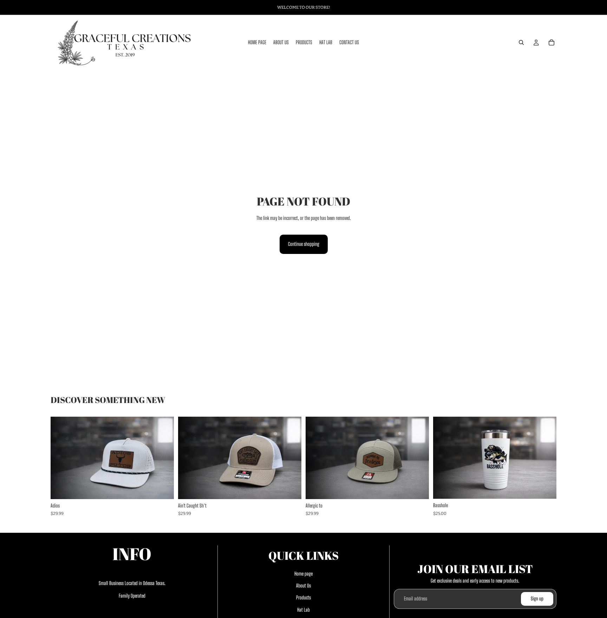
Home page (303, 574)
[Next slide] (166, 457)
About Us (303, 586)
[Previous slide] (58, 457)
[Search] (521, 42)
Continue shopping (303, 244)
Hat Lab (303, 610)
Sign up (537, 599)
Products (303, 598)
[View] (163, 488)
